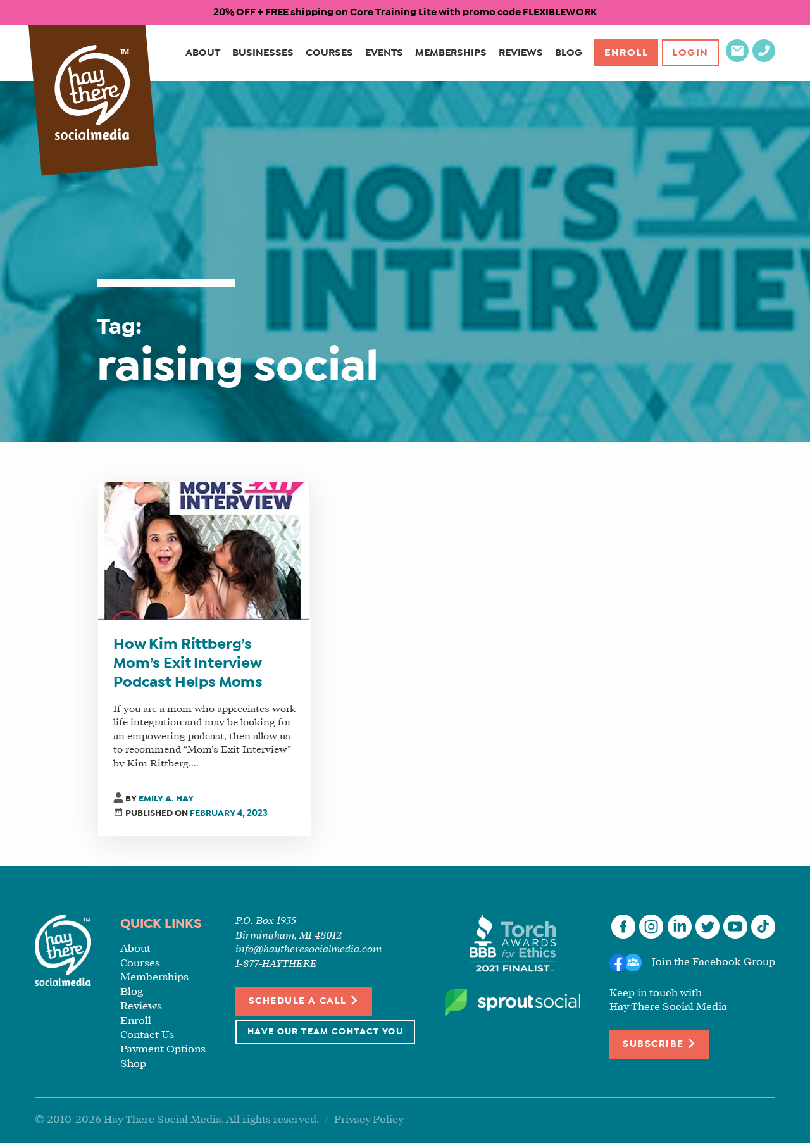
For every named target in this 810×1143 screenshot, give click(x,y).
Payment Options (163, 1049)
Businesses (263, 53)
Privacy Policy (369, 1120)
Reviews (521, 53)
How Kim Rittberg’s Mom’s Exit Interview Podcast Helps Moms (188, 664)
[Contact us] (737, 59)
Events (384, 53)
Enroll (626, 53)
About (202, 53)
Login (690, 53)
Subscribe (655, 1044)
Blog (568, 53)
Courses (329, 53)
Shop (133, 1064)
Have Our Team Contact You (325, 1031)
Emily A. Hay (166, 799)
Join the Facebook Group (713, 962)
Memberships (451, 53)
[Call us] (763, 59)
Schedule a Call (299, 1001)
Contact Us (147, 1035)
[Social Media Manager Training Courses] (92, 94)
